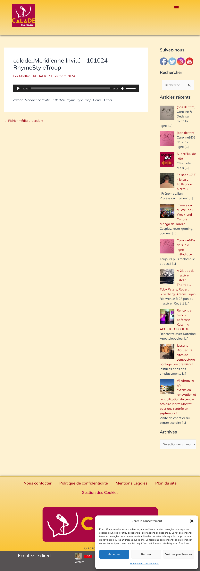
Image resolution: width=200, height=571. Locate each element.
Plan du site (166, 483)
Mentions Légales (131, 483)
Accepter (114, 554)
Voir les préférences (178, 554)
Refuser (146, 554)
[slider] (131, 88)
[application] (76, 88)
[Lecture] (18, 88)
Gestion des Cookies (100, 492)
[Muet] (123, 88)
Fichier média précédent (23, 120)
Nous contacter (38, 483)
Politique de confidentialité (144, 563)
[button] (192, 521)
